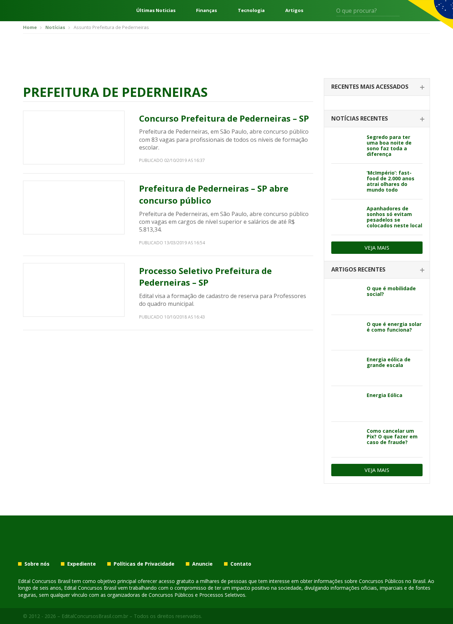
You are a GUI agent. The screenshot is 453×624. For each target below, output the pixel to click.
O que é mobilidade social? (391, 291)
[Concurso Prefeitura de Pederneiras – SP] (74, 137)
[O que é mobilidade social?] (346, 297)
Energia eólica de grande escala (389, 362)
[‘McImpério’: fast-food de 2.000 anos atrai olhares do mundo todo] (346, 181)
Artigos (294, 10)
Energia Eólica (384, 395)
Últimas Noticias (156, 10)
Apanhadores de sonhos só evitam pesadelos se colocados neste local (394, 217)
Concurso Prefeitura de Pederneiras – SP (224, 118)
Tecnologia (251, 10)
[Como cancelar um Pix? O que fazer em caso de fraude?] (346, 439)
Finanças (206, 10)
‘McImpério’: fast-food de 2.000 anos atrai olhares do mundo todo (390, 181)
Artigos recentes (358, 269)
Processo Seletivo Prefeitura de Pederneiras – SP (205, 276)
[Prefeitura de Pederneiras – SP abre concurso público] (74, 207)
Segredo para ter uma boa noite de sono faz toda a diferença (389, 145)
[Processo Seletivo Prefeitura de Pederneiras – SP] (74, 290)
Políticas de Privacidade (144, 563)
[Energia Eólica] (346, 403)
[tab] (377, 87)
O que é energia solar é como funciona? (394, 327)
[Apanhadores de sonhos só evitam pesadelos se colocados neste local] (346, 217)
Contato (240, 563)
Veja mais (377, 247)
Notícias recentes (359, 118)
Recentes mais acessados (369, 87)
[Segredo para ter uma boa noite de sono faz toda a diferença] (346, 145)
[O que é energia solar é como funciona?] (346, 332)
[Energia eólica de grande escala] (346, 368)
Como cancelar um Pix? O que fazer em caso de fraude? (392, 436)
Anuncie (202, 563)
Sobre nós (37, 563)
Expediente (81, 563)
